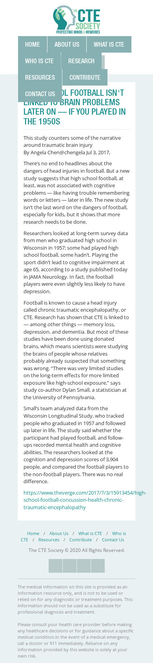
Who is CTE (39, 60)
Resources (40, 77)
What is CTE (109, 44)
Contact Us (40, 93)
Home (32, 44)
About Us (67, 44)
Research (81, 60)
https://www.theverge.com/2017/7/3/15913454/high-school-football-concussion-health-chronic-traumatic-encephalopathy (85, 500)
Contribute (84, 77)
